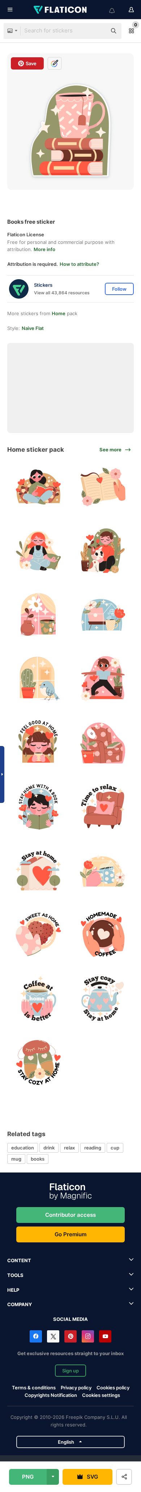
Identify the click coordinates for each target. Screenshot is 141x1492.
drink (49, 1148)
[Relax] (103, 806)
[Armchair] (103, 743)
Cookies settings (101, 1395)
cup (115, 1148)
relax (69, 1148)
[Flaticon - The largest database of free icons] (61, 10)
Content (19, 1260)
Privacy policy (76, 1387)
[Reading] (103, 487)
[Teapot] (103, 998)
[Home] (103, 615)
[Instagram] (88, 1336)
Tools (15, 1275)
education (22, 1148)
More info (44, 249)
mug (16, 1159)
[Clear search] (98, 31)
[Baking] (38, 934)
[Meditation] (38, 551)
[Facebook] (36, 1336)
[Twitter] (53, 1336)
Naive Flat (33, 328)
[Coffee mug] (103, 871)
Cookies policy (113, 1387)
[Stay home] (103, 551)
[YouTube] (105, 1336)
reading (92, 1148)
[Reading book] (38, 487)
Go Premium (70, 1234)
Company (19, 1304)
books (37, 1159)
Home (58, 313)
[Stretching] (103, 679)
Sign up (70, 1370)
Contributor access (70, 1214)
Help (13, 1290)
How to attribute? (79, 264)
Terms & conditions (34, 1387)
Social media (70, 1319)
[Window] (38, 679)
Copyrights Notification (51, 1395)
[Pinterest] (70, 1336)
